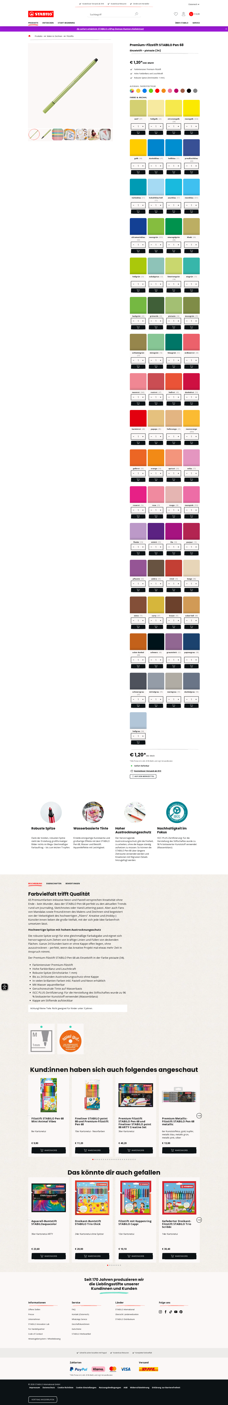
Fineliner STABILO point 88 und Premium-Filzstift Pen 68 (92, 1121)
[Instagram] (160, 1311)
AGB (125, 1387)
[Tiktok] (170, 1311)
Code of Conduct (35, 1334)
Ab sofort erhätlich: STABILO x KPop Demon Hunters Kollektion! (110, 28)
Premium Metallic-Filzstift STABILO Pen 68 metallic (178, 1121)
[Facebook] (165, 1311)
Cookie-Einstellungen (86, 1387)
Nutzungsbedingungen (110, 1387)
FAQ (73, 1309)
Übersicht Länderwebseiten (127, 1314)
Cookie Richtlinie (65, 1387)
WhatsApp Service (79, 1319)
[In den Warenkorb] (138, 133)
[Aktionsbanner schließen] (226, 29)
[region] (70, 92)
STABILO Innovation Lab (38, 1324)
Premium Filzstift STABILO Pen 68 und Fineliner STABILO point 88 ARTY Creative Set (134, 1123)
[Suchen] (137, 14)
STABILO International (124, 1309)
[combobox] (114, 15)
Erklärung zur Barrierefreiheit (166, 1387)
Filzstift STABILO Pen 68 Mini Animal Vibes (47, 1120)
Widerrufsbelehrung (139, 1387)
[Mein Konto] (183, 14)
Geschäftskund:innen (80, 1324)
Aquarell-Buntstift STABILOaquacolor (44, 1223)
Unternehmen (34, 1319)
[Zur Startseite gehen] (41, 14)
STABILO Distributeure (125, 1319)
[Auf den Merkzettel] (65, 1078)
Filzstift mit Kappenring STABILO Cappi (134, 1223)
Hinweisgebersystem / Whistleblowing (44, 1339)
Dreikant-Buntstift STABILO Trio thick (88, 1223)
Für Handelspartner (36, 1329)
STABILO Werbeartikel (81, 1334)
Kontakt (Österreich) (80, 1314)
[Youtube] (175, 1311)
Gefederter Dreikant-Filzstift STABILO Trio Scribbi (176, 1224)
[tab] (37, 883)
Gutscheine (76, 1329)
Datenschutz (49, 1387)
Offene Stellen (34, 1309)
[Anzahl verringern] (133, 126)
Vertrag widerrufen (43, 1399)
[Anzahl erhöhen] (143, 126)
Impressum (34, 1387)
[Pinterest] (180, 1311)
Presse (31, 1314)
